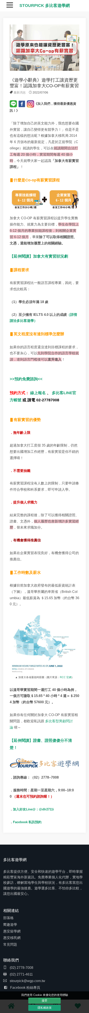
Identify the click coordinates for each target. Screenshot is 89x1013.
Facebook (21, 822)
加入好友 (19, 809)
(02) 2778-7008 (21, 967)
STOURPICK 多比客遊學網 (44, 5)
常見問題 (10, 944)
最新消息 (20, 92)
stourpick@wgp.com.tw (27, 981)
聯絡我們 (11, 960)
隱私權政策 (45, 1007)
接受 (44, 1000)
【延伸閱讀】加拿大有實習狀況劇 (39, 256)
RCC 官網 (66, 677)
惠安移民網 (12, 938)
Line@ (31, 809)
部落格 (8, 918)
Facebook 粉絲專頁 (25, 987)
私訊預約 (35, 822)
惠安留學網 (12, 931)
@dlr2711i (46, 809)
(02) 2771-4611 (21, 974)
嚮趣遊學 (10, 924)
